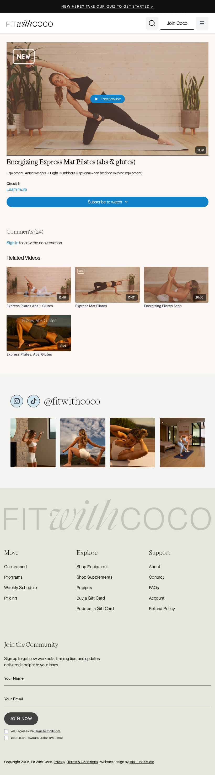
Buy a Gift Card (91, 598)
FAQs (154, 587)
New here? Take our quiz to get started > (107, 6)
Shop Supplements (95, 577)
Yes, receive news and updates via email (36, 738)
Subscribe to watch (105, 201)
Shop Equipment (92, 566)
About (154, 566)
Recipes (84, 587)
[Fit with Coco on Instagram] (16, 401)
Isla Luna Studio (142, 762)
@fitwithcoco (72, 401)
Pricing (10, 598)
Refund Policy (162, 608)
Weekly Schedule (20, 587)
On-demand (15, 566)
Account (156, 598)
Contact (156, 577)
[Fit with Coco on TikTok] (33, 401)
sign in (12, 242)
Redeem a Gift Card (95, 608)
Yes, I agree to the (35, 731)
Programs (13, 577)
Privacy (59, 762)
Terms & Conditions (47, 731)
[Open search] (152, 23)
